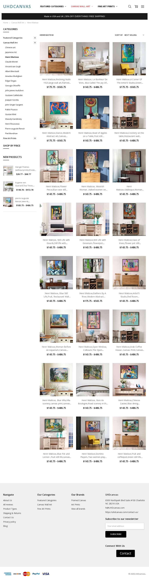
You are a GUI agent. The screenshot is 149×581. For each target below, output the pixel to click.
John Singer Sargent (14, 104)
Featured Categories (52, 6)
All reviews (8, 504)
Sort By (119, 35)
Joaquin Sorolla (12, 100)
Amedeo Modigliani (13, 76)
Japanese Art (11, 52)
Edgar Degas (10, 80)
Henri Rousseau (12, 123)
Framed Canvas (78, 500)
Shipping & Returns (12, 513)
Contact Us (8, 517)
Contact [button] (125, 553)
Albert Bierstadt (12, 71)
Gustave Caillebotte (14, 95)
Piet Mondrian (11, 133)
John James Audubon (14, 90)
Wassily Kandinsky (13, 119)
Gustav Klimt (10, 114)
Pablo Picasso (11, 109)
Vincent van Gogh (13, 66)
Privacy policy (9, 521)
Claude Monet (11, 61)
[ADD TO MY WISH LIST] (68, 57)
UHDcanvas (111, 494)
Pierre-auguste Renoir (15, 128)
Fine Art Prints (106, 6)
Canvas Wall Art (81, 6)
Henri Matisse (12, 57)
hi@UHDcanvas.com (115, 507)
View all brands (78, 508)
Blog (5, 526)
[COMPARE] (68, 52)
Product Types (10, 508)
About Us (7, 500)
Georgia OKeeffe (12, 85)
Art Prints (75, 504)
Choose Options (56, 69)
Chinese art (10, 47)
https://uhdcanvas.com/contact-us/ (121, 512)
